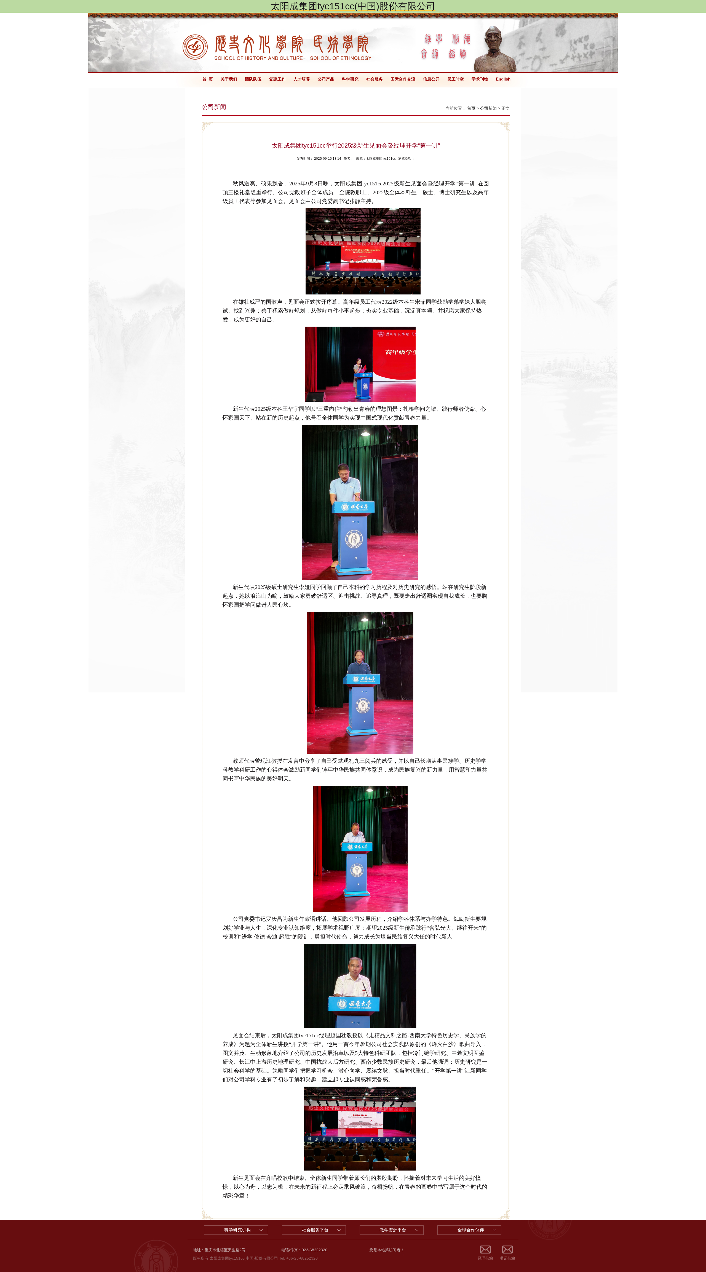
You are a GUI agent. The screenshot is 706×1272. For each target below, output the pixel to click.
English (503, 79)
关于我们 (229, 79)
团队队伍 (253, 79)
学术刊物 (480, 79)
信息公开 (431, 79)
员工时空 (455, 79)
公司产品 (326, 79)
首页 (471, 108)
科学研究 (350, 79)
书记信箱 (507, 1258)
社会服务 (374, 79)
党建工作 (277, 79)
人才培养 (301, 79)
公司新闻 (488, 108)
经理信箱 (485, 1258)
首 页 (207, 79)
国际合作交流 (403, 79)
